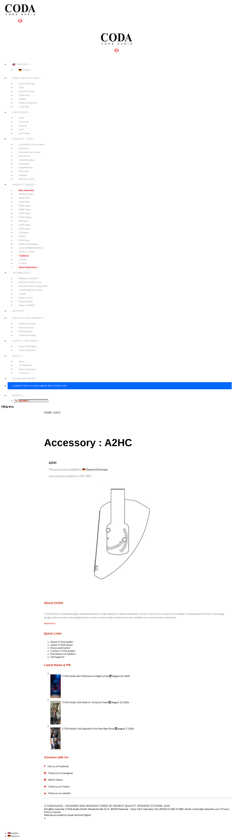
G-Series (23, 259)
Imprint (57, 811)
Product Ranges (23, 184)
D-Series (23, 263)
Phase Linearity (26, 301)
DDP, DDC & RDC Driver (30, 282)
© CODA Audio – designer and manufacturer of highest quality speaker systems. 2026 (107, 806)
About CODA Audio (61, 641)
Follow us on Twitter (59, 786)
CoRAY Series (25, 217)
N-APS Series (25, 225)
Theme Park (24, 95)
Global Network (23, 378)
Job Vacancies (25, 365)
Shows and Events (27, 350)
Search (17, 395)
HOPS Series (24, 228)
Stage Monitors (26, 167)
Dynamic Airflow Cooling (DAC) (33, 286)
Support (18, 310)
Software (23, 175)
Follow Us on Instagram (60, 773)
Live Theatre (24, 133)
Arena (21, 118)
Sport (21, 129)
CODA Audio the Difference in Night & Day (85, 675)
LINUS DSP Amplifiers (29, 244)
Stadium (22, 99)
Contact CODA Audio (62, 650)
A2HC (57, 412)
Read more (49, 623)
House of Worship (27, 83)
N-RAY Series (25, 209)
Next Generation (26, 190)
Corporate (24, 121)
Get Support (57, 656)
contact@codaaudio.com (205, 808)
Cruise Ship (24, 106)
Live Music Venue (26, 91)
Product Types (22, 138)
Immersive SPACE (27, 305)
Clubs (21, 87)
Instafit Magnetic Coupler (30, 290)
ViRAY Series (24, 205)
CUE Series (24, 232)
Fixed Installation (25, 78)
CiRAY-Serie (24, 202)
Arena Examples (26, 327)
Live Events (20, 112)
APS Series (24, 221)
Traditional (24, 255)
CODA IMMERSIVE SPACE (31, 248)
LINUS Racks (24, 240)
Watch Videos (55, 779)
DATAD (22, 236)
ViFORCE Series (26, 194)
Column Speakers (27, 160)
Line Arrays (24, 148)
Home (48, 412)
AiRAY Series (24, 198)
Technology (20, 272)
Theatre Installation (28, 102)
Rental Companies (27, 369)
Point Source (24, 156)
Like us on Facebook (58, 766)
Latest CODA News (24, 340)
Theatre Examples (27, 335)
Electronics (24, 171)
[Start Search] (16, 401)
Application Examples (27, 318)
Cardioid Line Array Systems (32, 144)
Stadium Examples (27, 323)
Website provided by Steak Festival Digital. (67, 814)
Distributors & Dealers (62, 653)
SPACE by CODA (26, 179)
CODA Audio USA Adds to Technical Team (85, 702)
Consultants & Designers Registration (39, 385)
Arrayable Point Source (29, 152)
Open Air (23, 125)
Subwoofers (24, 163)
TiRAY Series (24, 213)
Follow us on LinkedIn (59, 793)
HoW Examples (26, 331)
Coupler (22, 294)
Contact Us (24, 373)
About (16, 355)
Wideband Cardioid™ (28, 278)
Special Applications (28, 267)
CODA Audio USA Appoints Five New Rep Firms (88, 728)
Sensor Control (26, 297)
